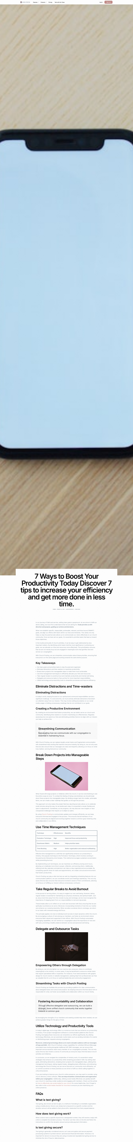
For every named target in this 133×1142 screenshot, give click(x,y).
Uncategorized (70, 609)
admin (54, 609)
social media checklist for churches (58, 1085)
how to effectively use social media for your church (55, 1083)
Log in (101, 2)
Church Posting (47, 814)
